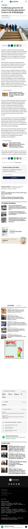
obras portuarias (16, 187)
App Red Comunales (13, 519)
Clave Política (13, 518)
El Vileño (14, 512)
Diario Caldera (15, 503)
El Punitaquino (10, 511)
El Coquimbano (15, 509)
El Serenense (8, 509)
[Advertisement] (14, 259)
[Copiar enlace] (20, 45)
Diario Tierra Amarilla (9, 504)
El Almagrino (3, 503)
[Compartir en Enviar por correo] (17, 45)
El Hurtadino (15, 510)
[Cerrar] (26, 527)
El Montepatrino (21, 510)
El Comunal (3, 509)
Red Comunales (5, 15)
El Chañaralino (9, 503)
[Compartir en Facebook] (9, 45)
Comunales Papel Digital (5, 518)
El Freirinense (8, 505)
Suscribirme (14, 177)
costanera (20, 186)
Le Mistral (19, 518)
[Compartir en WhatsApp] (15, 45)
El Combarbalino (17, 511)
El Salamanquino (8, 512)
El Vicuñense (21, 509)
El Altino (15, 504)
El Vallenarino (20, 504)
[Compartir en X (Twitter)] (12, 45)
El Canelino (23, 511)
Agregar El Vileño (5, 17)
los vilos (9, 187)
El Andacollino (9, 510)
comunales (14, 186)
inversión (4, 187)
